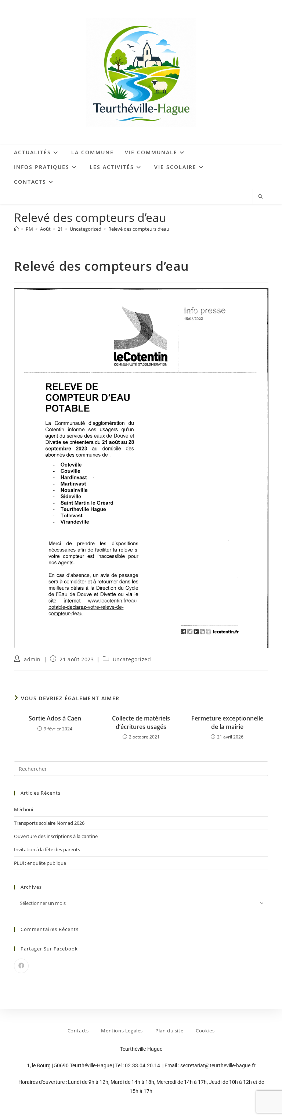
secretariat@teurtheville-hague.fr (218, 1065)
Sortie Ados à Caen (55, 718)
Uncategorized (132, 659)
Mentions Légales (122, 1030)
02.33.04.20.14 (143, 1065)
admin (32, 659)
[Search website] (260, 197)
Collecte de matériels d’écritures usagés (141, 722)
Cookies (205, 1030)
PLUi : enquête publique (40, 863)
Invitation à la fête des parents (47, 849)
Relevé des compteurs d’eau (138, 229)
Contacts (78, 1030)
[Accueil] (16, 229)
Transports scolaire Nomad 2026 (49, 823)
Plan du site (169, 1030)
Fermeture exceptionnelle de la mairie (227, 722)
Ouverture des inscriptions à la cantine (56, 836)
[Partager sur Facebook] (21, 966)
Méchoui (23, 809)
